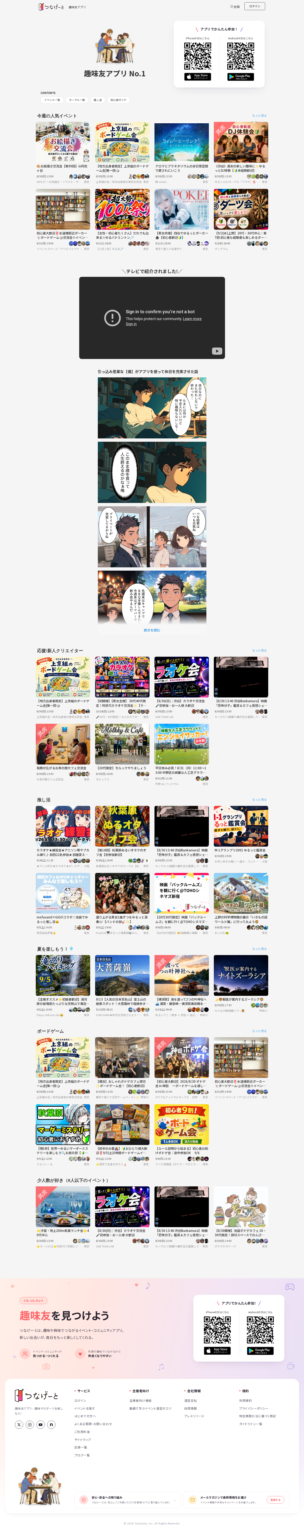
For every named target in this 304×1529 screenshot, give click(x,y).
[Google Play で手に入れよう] (240, 77)
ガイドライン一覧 (250, 1424)
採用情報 (190, 1408)
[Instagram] (30, 1425)
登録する (275, 1499)
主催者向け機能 (140, 1400)
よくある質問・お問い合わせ (93, 1424)
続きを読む (152, 630)
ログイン (254, 6)
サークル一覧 (77, 100)
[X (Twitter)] (19, 1425)
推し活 (98, 100)
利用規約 (245, 1400)
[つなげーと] (36, 1395)
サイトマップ (82, 1439)
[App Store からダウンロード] (197, 77)
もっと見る (259, 115)
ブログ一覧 (82, 1455)
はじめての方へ (85, 1416)
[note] (51, 1425)
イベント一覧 (52, 100)
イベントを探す (84, 1408)
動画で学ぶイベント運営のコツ (150, 1408)
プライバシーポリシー (254, 1408)
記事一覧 (80, 1447)
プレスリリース (194, 1416)
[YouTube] (40, 1425)
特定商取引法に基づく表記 (257, 1416)
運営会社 (190, 1400)
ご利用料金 (82, 1431)
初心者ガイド (118, 100)
